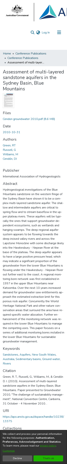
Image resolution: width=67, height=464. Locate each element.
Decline (17, 458)
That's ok (48, 458)
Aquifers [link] (25, 355)
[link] (29, 119)
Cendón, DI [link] (10, 159)
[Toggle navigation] (59, 32)
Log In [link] (46, 32)
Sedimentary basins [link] (28, 359)
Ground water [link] (51, 359)
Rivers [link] (7, 364)
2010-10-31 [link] (11, 132)
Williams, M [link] (10, 154)
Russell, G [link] (9, 150)
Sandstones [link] (10, 355)
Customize (9, 451)
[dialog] (33, 447)
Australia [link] (8, 359)
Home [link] (7, 54)
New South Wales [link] (44, 355)
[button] (32, 32)
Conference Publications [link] (30, 54)
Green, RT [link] (9, 145)
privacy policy (48, 445)
